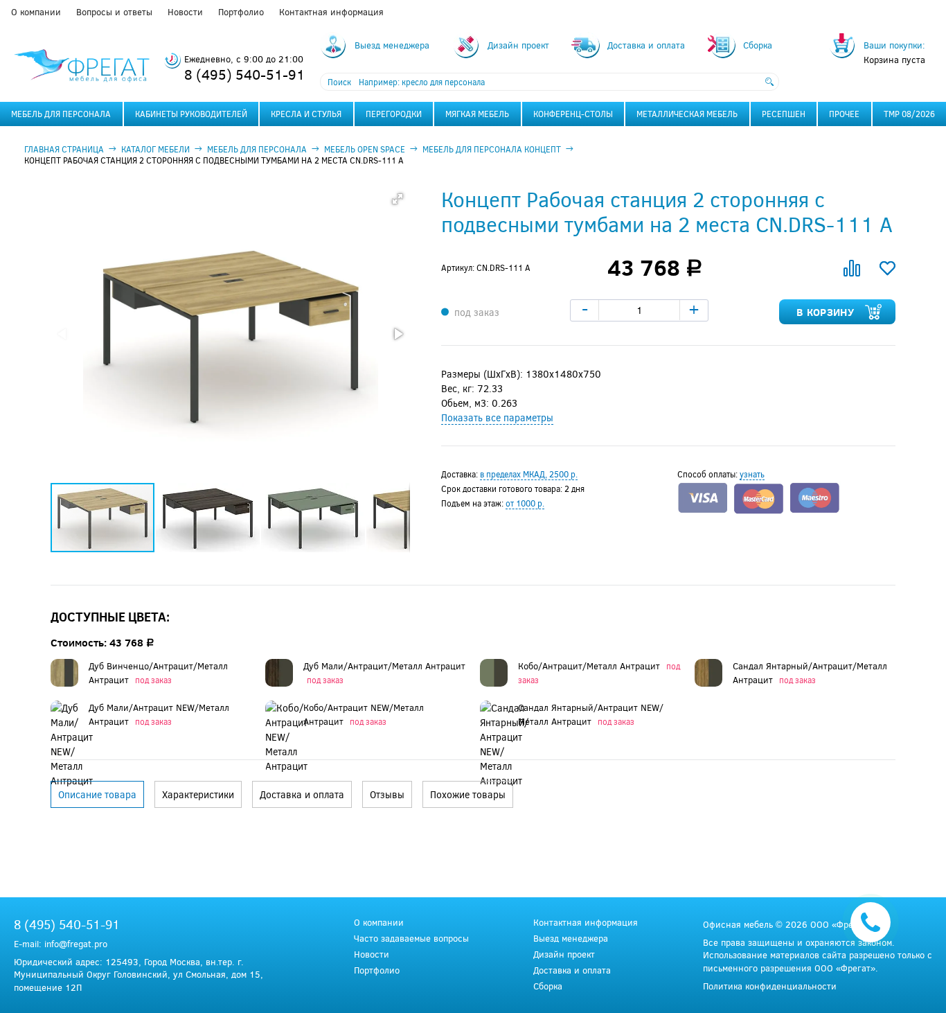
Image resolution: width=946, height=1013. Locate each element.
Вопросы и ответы (114, 12)
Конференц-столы (573, 113)
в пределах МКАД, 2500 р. (529, 473)
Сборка (547, 986)
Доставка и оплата (572, 970)
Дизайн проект (564, 954)
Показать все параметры (497, 417)
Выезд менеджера (570, 938)
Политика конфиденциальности (770, 986)
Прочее (844, 113)
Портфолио (241, 12)
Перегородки (394, 113)
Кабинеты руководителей (191, 113)
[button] (397, 199)
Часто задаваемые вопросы (411, 938)
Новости (185, 12)
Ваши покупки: (894, 45)
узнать (752, 473)
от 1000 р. (525, 503)
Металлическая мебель (687, 113)
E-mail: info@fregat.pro (60, 943)
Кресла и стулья (306, 113)
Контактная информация (331, 12)
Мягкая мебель (477, 113)
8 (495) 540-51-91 (244, 73)
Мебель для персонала (61, 113)
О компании (36, 12)
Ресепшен (783, 113)
